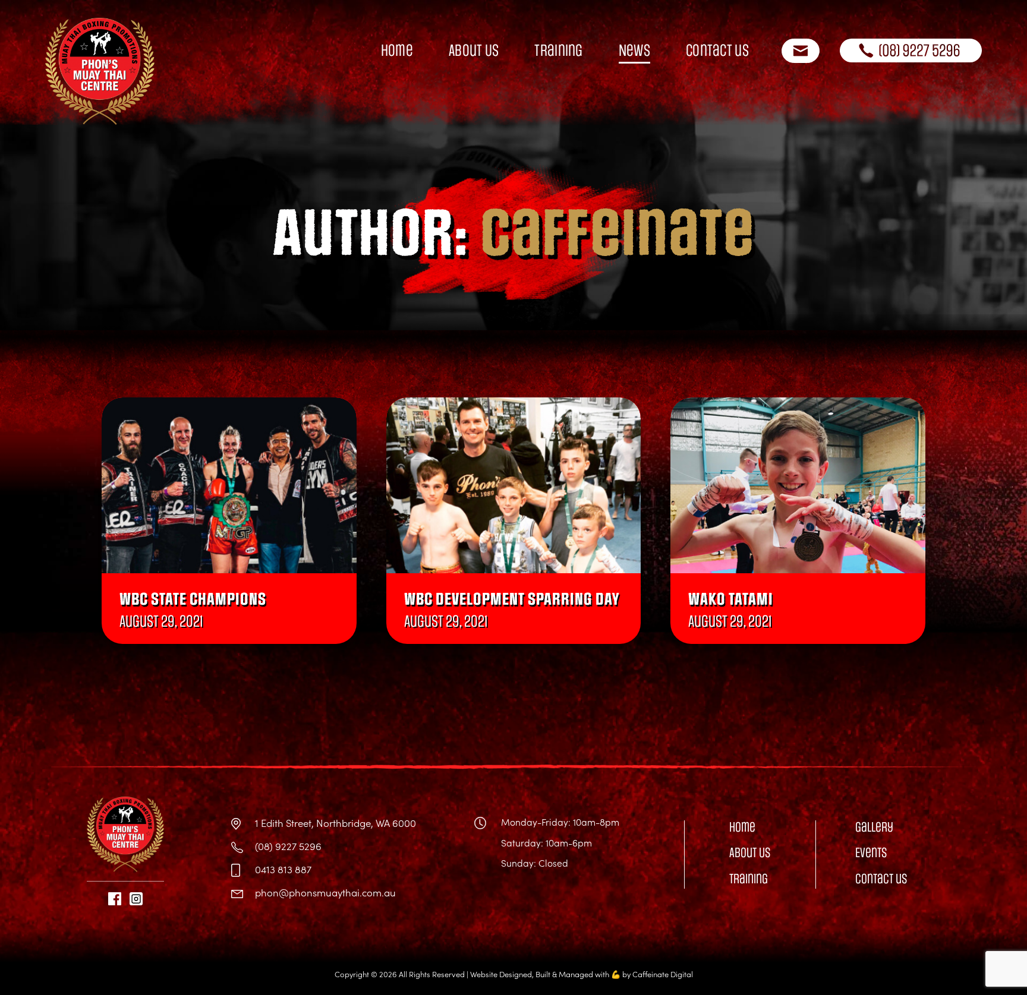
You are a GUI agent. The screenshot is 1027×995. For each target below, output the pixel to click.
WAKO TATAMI (730, 599)
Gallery (874, 827)
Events (871, 853)
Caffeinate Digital (662, 974)
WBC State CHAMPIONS (192, 599)
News (634, 50)
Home (397, 50)
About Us (474, 50)
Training (558, 50)
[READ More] (229, 485)
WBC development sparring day (511, 599)
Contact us (717, 50)
